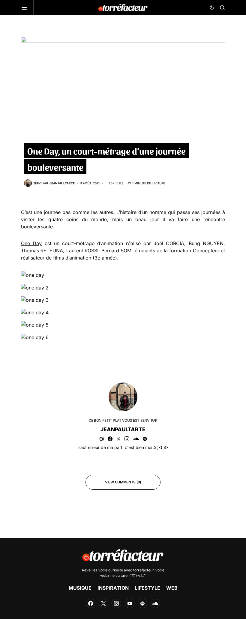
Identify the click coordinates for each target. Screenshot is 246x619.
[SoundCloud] (155, 603)
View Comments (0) (123, 482)
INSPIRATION (113, 588)
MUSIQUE (80, 588)
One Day (31, 243)
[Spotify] (142, 603)
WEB (172, 588)
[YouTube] (129, 603)
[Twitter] (103, 603)
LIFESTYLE (147, 588)
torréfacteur (143, 570)
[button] (27, 7)
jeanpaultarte (122, 429)
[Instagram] (116, 603)
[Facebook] (90, 603)
